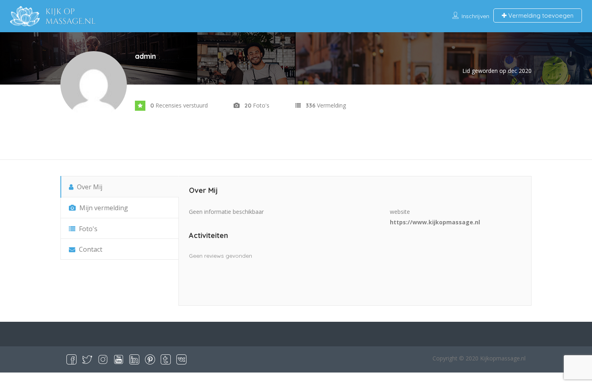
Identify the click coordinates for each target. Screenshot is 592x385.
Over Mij (88, 186)
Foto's (87, 228)
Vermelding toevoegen (540, 15)
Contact (89, 249)
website (400, 211)
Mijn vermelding (103, 207)
